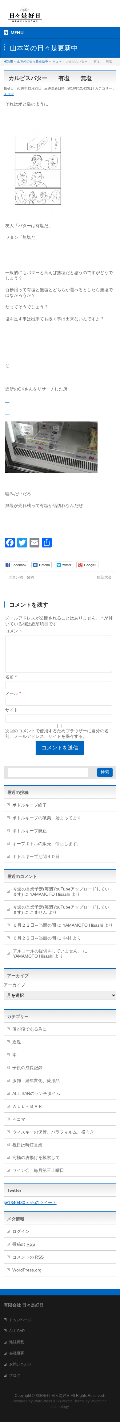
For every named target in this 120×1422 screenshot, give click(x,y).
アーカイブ (14, 984)
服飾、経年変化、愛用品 (36, 1080)
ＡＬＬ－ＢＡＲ (27, 1106)
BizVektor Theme (70, 1401)
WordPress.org (27, 1270)
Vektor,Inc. (98, 1401)
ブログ (14, 1375)
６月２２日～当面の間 (34, 925)
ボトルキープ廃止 (29, 830)
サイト (11, 709)
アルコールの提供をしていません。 (47, 950)
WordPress (43, 1401)
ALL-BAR (17, 1331)
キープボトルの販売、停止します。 (46, 843)
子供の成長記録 (27, 1067)
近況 (16, 1041)
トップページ (20, 1320)
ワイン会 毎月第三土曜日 (38, 1170)
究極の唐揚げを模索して (36, 1157)
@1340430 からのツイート (30, 1202)
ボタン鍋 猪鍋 (19, 577)
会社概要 (16, 1353)
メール (13, 693)
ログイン (21, 1231)
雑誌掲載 (16, 1342)
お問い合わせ (20, 1364)
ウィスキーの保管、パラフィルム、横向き (53, 1132)
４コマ (9, 94)
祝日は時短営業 (27, 1144)
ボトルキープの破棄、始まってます (46, 817)
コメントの (28, 1257)
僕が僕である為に (29, 1029)
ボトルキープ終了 (29, 804)
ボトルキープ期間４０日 (36, 856)
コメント (13, 630)
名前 (11, 676)
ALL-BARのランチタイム (38, 1093)
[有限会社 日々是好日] (25, 17)
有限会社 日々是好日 (53, 1395)
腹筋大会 (106, 577)
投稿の (23, 1244)
